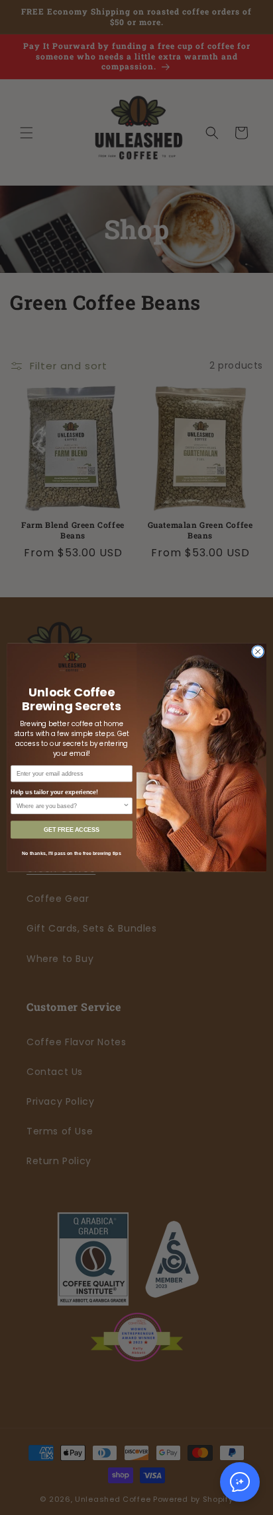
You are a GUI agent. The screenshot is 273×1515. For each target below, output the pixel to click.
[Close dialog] (258, 651)
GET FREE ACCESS (72, 830)
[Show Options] (126, 806)
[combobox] (70, 806)
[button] (240, 1482)
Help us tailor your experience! (54, 791)
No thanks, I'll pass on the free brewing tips (71, 853)
